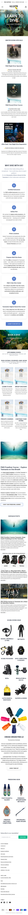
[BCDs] (7, 670)
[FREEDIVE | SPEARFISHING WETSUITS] (21, 790)
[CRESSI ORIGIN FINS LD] (14, 720)
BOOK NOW (14, 343)
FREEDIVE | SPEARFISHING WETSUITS (21, 799)
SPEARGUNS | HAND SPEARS (21, 820)
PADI (2, 880)
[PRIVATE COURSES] (7, 408)
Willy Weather (3, 886)
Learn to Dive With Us (14, 324)
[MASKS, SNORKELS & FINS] (7, 630)
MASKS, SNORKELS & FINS (7, 639)
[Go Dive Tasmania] (14, 7)
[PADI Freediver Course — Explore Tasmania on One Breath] (14, 450)
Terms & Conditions (5, 864)
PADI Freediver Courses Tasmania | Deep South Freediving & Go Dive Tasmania (13, 538)
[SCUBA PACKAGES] (7, 650)
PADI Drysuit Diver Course (14, 105)
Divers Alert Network (5, 891)
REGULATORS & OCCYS (21, 679)
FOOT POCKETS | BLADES (7, 799)
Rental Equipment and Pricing (7, 856)
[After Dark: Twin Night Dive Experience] (14, 132)
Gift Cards (3, 853)
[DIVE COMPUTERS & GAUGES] (21, 650)
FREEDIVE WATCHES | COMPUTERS (7, 821)
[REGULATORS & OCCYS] (21, 670)
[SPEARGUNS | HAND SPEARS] (21, 811)
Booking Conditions (5, 851)
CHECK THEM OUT (14, 768)
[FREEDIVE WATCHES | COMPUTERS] (7, 811)
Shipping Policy (4, 859)
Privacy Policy (4, 867)
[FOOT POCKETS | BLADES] (7, 790)
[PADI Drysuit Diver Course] (14, 93)
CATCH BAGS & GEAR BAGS (7, 699)
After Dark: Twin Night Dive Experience (14, 144)
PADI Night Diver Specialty (14, 66)
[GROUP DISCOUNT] (21, 376)
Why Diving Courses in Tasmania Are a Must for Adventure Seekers (14, 602)
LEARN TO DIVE (7, 387)
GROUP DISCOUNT (21, 387)
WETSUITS (21, 639)
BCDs (7, 678)
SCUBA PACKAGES (7, 658)
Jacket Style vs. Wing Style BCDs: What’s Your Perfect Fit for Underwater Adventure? (14, 571)
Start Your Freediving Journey (12, 504)
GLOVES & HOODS (21, 698)
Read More (3, 549)
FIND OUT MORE (14, 29)
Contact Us (3, 845)
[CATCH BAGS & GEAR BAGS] (7, 690)
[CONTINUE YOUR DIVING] (21, 408)
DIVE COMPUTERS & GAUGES (21, 659)
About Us (3, 848)
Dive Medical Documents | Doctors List (9, 883)
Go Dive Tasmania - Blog (6, 877)
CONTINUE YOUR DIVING (21, 420)
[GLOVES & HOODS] (21, 690)
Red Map (2, 888)
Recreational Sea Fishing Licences (8, 894)
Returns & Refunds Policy (6, 862)
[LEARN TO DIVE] (7, 376)
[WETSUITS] (21, 630)
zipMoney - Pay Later (5, 870)
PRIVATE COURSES (7, 419)
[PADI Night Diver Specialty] (14, 54)
